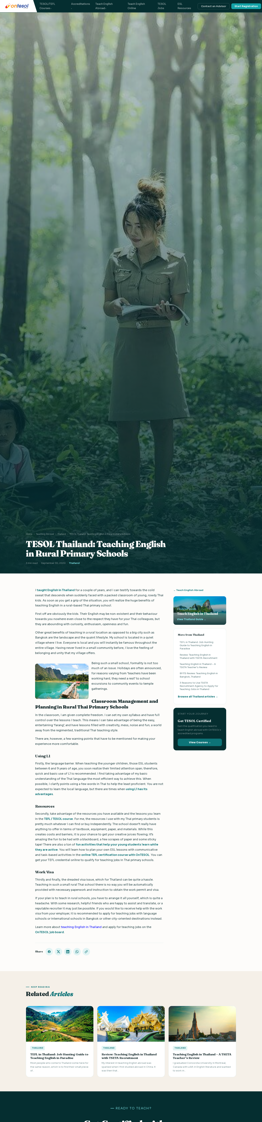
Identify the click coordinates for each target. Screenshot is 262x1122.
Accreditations (80, 4)
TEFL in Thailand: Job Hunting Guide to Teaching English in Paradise (196, 645)
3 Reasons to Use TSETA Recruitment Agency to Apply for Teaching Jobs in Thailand (199, 686)
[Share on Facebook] (49, 951)
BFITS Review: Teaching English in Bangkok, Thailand (199, 675)
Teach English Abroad (104, 6)
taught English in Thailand (56, 590)
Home (29, 534)
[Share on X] (58, 951)
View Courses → (200, 742)
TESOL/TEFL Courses (47, 6)
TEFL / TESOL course (58, 819)
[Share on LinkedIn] (67, 951)
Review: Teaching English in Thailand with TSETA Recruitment (198, 656)
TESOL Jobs (162, 6)
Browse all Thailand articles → (198, 696)
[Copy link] (86, 951)
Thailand (61, 534)
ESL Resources (184, 6)
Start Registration (246, 6)
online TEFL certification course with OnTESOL (115, 855)
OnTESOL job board (49, 932)
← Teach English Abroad (188, 590)
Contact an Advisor (213, 6)
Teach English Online (136, 6)
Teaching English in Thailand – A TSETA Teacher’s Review (198, 666)
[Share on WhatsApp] (77, 951)
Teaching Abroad (45, 534)
